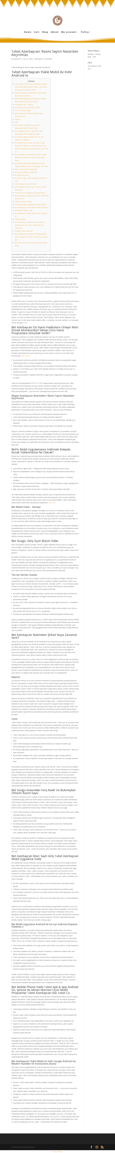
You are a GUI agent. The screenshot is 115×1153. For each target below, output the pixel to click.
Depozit (17, 119)
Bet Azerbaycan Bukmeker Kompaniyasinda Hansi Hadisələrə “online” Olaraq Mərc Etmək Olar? (31, 237)
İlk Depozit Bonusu (22, 175)
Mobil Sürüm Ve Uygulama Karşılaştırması (30, 193)
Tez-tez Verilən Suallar (23, 110)
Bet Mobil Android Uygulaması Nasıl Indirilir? (31, 204)
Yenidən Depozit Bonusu (24, 231)
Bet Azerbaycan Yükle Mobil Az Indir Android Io (32, 207)
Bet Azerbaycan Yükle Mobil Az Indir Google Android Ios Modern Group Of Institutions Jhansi (30, 157)
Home (27, 32)
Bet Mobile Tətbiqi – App (24, 210)
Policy (85, 32)
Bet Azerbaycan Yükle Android (25, 184)
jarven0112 (18, 59)
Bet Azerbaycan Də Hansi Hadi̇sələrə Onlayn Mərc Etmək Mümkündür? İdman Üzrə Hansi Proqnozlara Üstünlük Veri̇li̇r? (31, 87)
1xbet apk (37, 59)
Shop (45, 32)
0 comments (47, 59)
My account (68, 32)
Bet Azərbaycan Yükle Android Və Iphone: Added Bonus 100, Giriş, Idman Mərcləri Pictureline (30, 225)
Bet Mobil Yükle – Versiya (24, 104)
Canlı (16, 122)
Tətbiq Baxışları (20, 219)
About (55, 32)
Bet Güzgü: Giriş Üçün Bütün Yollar (27, 107)
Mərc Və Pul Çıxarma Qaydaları (26, 169)
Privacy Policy (57, 1151)
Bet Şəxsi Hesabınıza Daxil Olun (26, 172)
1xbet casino (25, 356)
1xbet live (51, 503)
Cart (37, 32)
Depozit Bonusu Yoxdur (23, 201)
